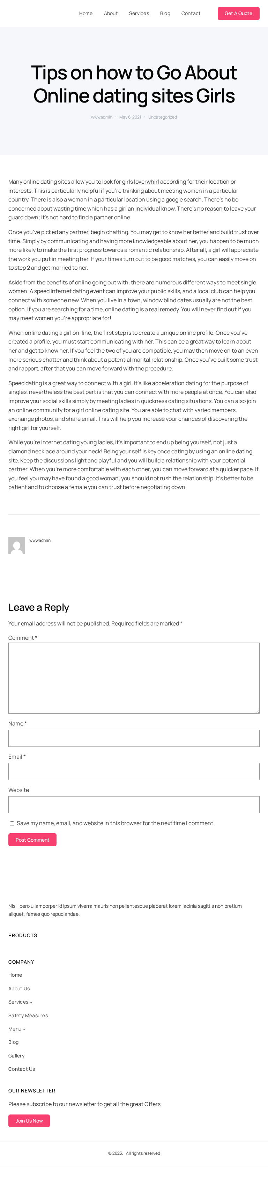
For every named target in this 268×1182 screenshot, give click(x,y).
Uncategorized (162, 117)
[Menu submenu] (24, 1028)
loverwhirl (146, 181)
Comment (22, 638)
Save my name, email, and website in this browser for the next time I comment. (116, 823)
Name (17, 723)
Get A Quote (238, 13)
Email (17, 756)
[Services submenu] (31, 1001)
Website (18, 790)
